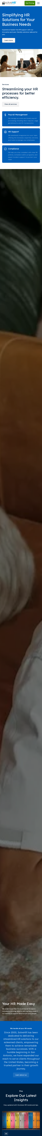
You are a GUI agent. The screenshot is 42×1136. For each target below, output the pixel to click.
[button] (38, 3)
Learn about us (21, 1075)
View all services (10, 104)
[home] (9, 3)
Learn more (8, 40)
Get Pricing (30, 3)
